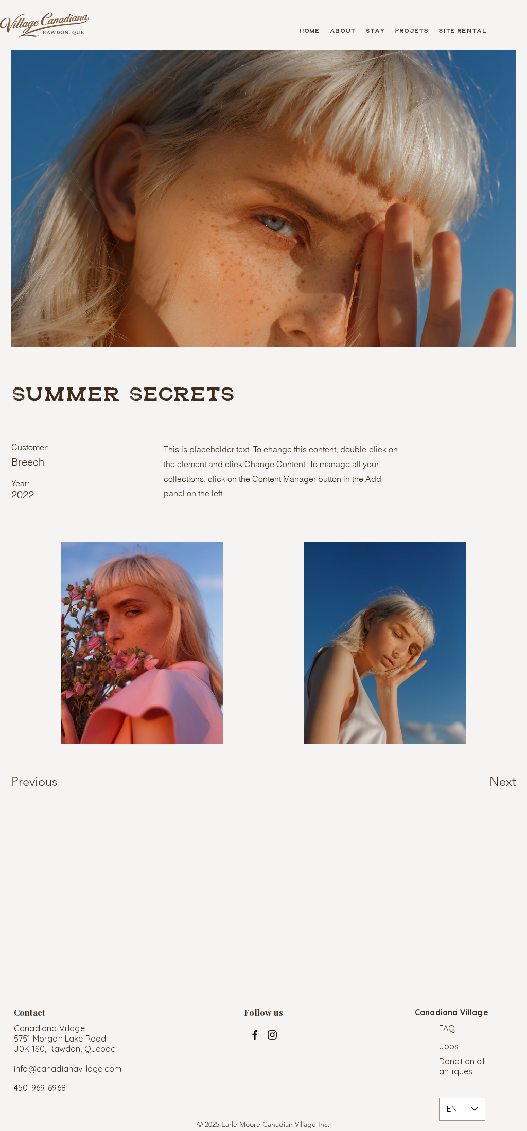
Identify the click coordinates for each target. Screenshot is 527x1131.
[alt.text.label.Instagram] (272, 1035)
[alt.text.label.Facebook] (255, 1035)
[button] (342, 31)
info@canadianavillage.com (67, 1069)
